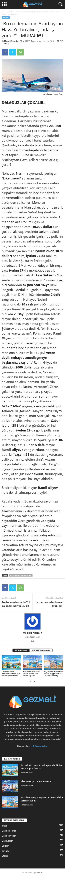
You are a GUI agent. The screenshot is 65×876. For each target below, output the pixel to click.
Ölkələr (5, 846)
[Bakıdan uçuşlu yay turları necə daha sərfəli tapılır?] (32, 662)
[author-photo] (32, 621)
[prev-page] (30, 681)
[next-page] (34, 681)
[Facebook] (5, 52)
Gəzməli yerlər (9, 836)
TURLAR (6, 851)
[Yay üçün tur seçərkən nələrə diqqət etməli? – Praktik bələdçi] (53, 662)
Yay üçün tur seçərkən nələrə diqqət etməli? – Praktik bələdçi (53, 673)
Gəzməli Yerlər (9, 831)
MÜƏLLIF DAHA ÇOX (41, 650)
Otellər (5, 856)
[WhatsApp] (20, 52)
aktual (9, 12)
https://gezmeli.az (33, 637)
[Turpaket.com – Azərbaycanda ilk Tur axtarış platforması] (11, 662)
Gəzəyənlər (7, 841)
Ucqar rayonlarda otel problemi (49, 604)
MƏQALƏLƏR (21, 650)
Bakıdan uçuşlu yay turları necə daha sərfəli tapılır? (31, 673)
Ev (3, 12)
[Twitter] (12, 52)
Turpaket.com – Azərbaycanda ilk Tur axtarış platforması (11, 673)
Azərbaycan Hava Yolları (20, 575)
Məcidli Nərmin (11, 41)
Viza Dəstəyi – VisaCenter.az (36, 781)
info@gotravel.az (40, 746)
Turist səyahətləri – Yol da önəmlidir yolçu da (16, 604)
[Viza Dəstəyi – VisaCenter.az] (10, 786)
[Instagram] (32, 641)
